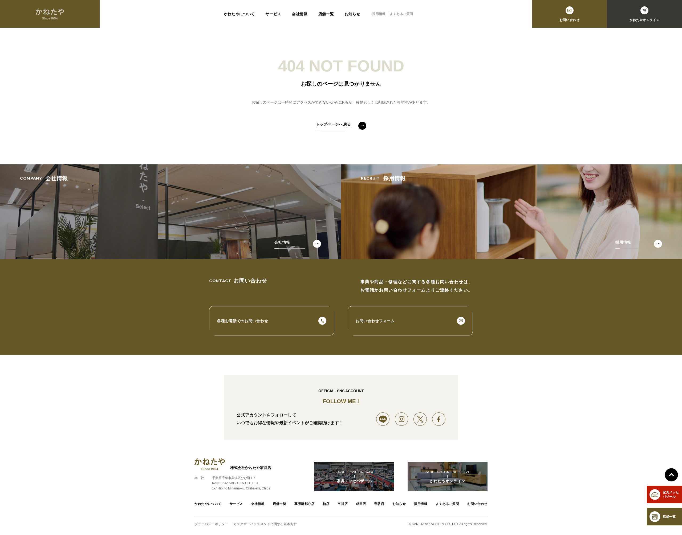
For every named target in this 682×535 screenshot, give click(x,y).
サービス (273, 14)
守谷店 (379, 504)
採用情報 (378, 13)
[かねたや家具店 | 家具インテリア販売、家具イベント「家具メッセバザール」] (50, 14)
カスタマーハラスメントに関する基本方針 (265, 524)
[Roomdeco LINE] (382, 419)
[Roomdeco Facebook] (438, 419)
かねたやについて (239, 14)
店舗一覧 (326, 14)
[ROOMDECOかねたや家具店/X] (420, 419)
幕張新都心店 (304, 504)
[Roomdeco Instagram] (401, 419)
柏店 (326, 504)
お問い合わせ (477, 504)
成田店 (361, 504)
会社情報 (300, 14)
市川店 (343, 504)
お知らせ (352, 14)
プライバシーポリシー (211, 524)
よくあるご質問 (401, 13)
